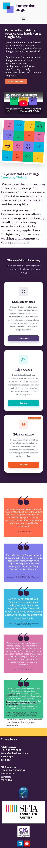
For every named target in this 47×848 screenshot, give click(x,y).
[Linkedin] (20, 843)
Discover (23, 464)
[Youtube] (27, 843)
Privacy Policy (9, 739)
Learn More (23, 338)
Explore (23, 403)
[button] (24, 19)
